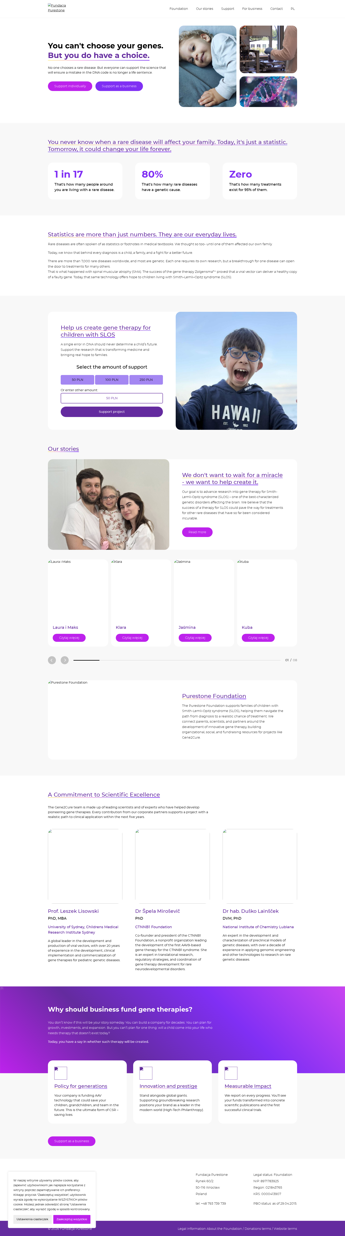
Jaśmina (187, 628)
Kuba (247, 628)
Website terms (285, 1228)
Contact (276, 8)
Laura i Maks (65, 628)
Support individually (70, 86)
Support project (112, 411)
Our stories (204, 8)
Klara (121, 628)
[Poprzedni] (52, 660)
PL (293, 8)
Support (227, 8)
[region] (52, 1200)
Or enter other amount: (79, 390)
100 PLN (111, 379)
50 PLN (77, 379)
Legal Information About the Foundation (210, 1228)
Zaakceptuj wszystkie (72, 1219)
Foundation (179, 8)
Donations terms (258, 1228)
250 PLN (146, 379)
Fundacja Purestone (76, 1228)
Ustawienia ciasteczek (32, 1219)
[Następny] (65, 660)
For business (252, 8)
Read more (197, 532)
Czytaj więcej (69, 637)
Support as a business (119, 86)
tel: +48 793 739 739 (211, 1203)
